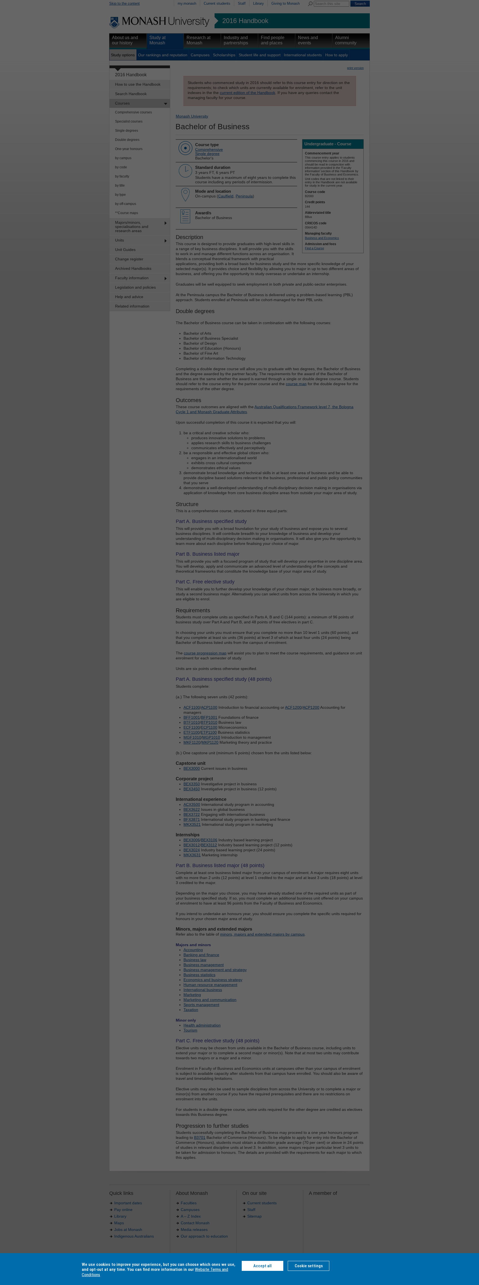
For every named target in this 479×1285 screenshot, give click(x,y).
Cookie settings (309, 1265)
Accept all (262, 1265)
